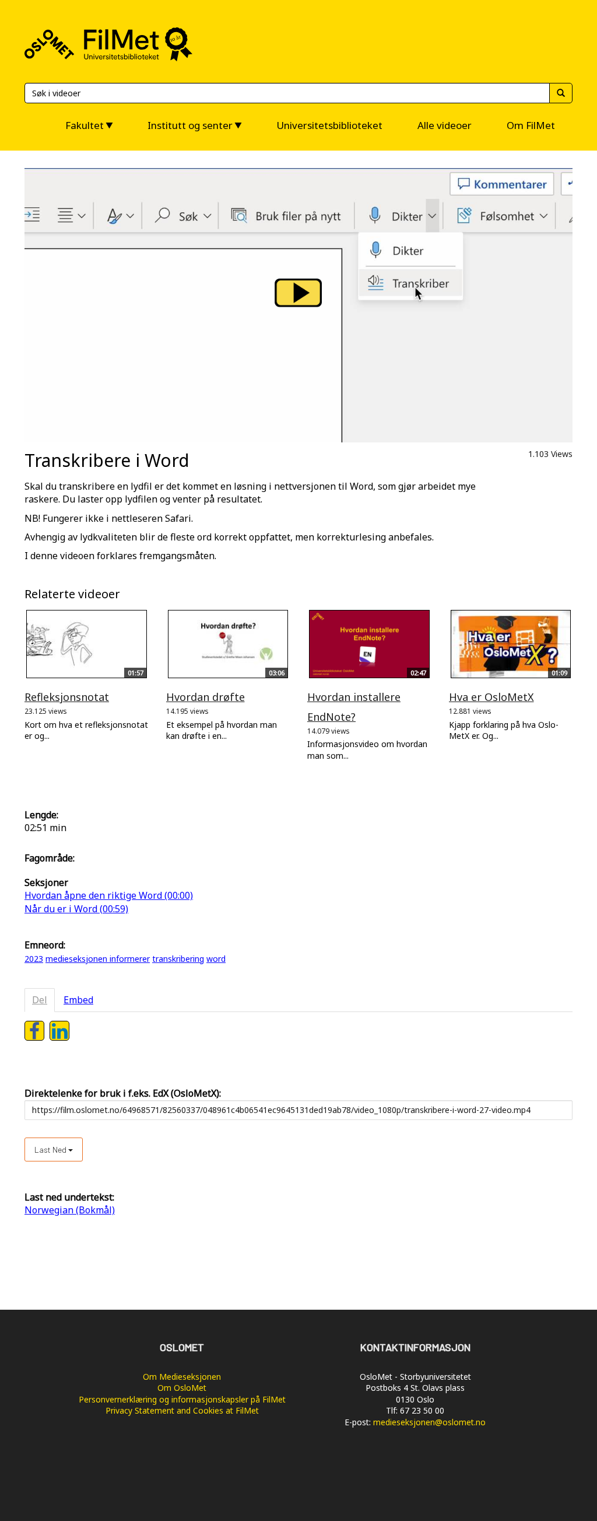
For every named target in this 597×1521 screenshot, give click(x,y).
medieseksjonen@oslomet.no (429, 1422)
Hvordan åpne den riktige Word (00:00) (108, 895)
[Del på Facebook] (34, 1031)
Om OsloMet (181, 1387)
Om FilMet (531, 125)
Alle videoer (444, 125)
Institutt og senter (190, 125)
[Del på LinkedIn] (59, 1031)
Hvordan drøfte (205, 697)
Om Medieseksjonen (182, 1376)
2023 (33, 958)
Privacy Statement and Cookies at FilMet (182, 1410)
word (216, 958)
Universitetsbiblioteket (329, 125)
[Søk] (561, 93)
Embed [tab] (78, 999)
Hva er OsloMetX (491, 697)
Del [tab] (39, 999)
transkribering (178, 958)
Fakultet (84, 125)
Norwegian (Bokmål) (69, 1209)
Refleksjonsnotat (66, 697)
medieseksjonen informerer (97, 958)
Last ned (51, 1149)
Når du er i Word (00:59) (76, 908)
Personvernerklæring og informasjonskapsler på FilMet (182, 1399)
